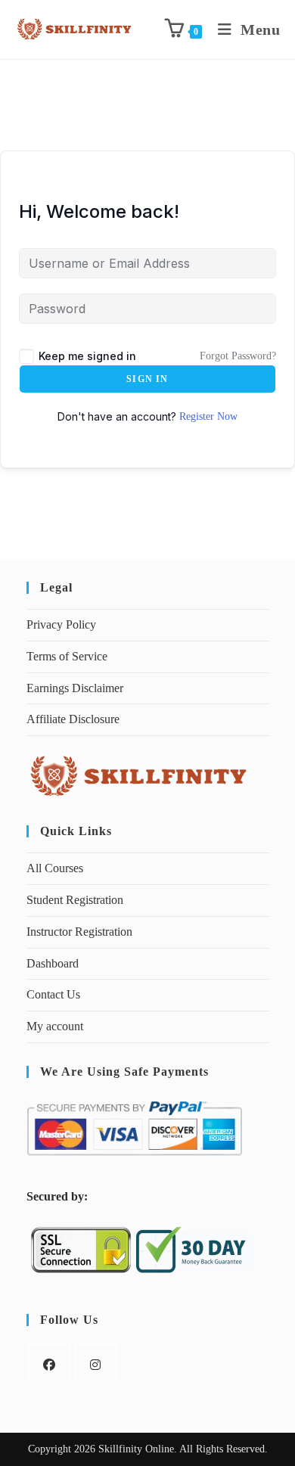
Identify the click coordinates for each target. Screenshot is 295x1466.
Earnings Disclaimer (74, 688)
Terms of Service (66, 656)
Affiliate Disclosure (73, 719)
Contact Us (53, 994)
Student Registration (74, 899)
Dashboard (52, 963)
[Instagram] (95, 1364)
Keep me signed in (87, 355)
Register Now (208, 416)
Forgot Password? (238, 356)
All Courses (54, 868)
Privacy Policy (61, 624)
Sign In (147, 379)
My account (54, 1026)
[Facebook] (49, 1364)
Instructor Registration (79, 931)
